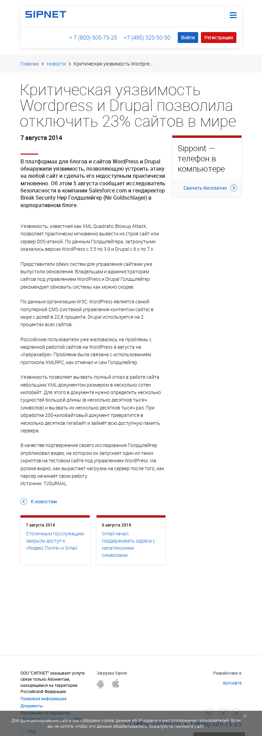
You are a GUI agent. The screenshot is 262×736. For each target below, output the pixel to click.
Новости (56, 63)
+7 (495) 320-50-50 (147, 37)
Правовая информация (43, 698)
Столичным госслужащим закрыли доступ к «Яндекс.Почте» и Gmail (55, 540)
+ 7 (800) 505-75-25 (93, 37)
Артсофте (232, 683)
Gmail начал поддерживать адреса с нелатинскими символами (128, 544)
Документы (31, 705)
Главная (29, 63)
